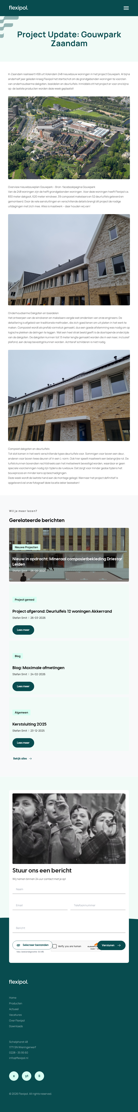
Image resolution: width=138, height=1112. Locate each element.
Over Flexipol (17, 1020)
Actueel (14, 1009)
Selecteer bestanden (35, 945)
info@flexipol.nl (18, 1058)
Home (12, 997)
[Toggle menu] (126, 8)
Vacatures (15, 1015)
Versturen (108, 945)
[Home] (18, 8)
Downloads (16, 1026)
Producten (15, 1003)
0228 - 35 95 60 (18, 1052)
